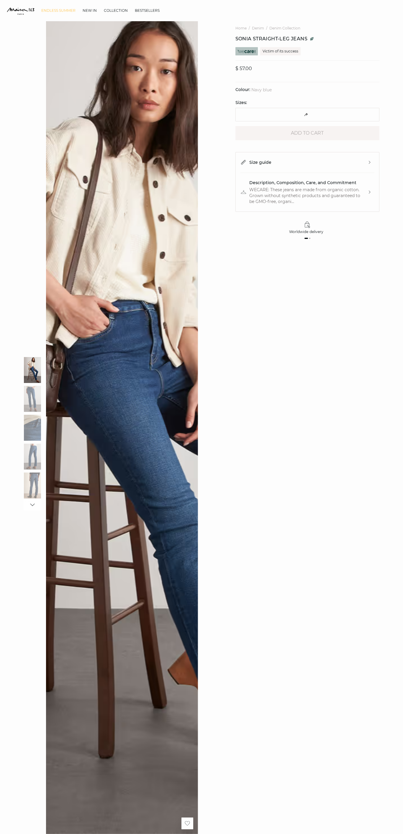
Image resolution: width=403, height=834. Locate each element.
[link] (58, 10)
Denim (258, 28)
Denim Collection (284, 28)
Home (241, 28)
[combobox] (307, 114)
